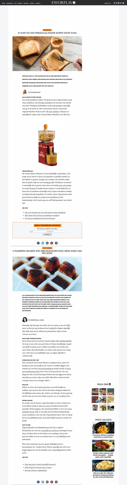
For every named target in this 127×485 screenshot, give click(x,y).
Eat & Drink (18, 3)
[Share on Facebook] (38, 244)
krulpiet (37, 409)
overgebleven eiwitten (49, 431)
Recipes (26, 3)
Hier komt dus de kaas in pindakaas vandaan (42, 215)
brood (33, 82)
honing (32, 188)
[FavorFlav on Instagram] (118, 3)
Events (38, 3)
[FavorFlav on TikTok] (121, 3)
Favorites (9, 3)
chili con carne (44, 406)
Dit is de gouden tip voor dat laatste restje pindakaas (45, 213)
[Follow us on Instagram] (47, 244)
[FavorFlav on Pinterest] (123, 3)
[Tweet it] (42, 244)
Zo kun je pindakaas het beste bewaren (40, 218)
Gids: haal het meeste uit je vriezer (38, 467)
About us (108, 3)
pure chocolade (65, 185)
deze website (54, 112)
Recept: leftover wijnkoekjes (36, 470)
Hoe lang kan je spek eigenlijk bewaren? (40, 464)
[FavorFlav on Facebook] (116, 3)
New (3, 3)
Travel (32, 3)
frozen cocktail (56, 304)
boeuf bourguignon (46, 369)
